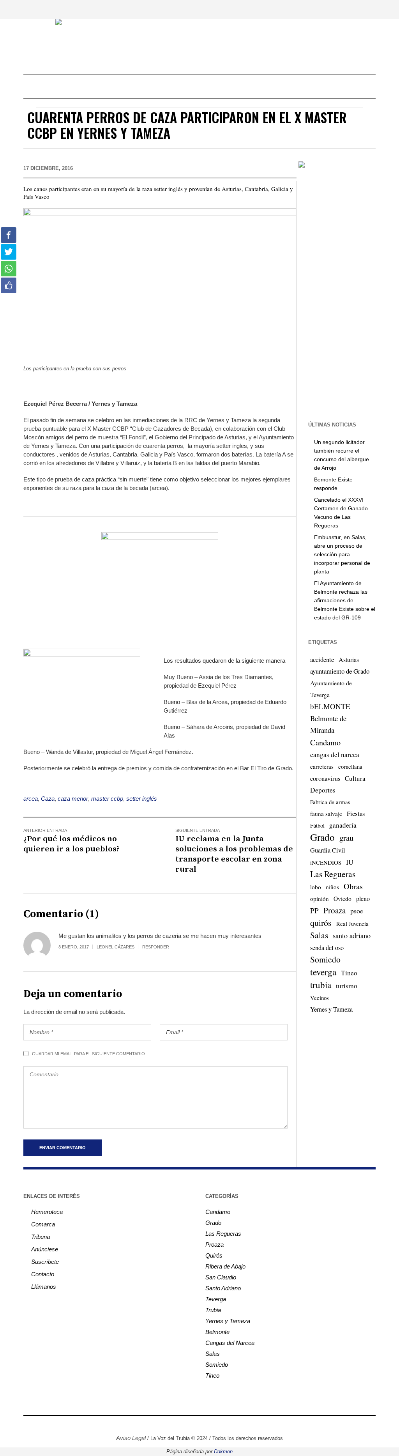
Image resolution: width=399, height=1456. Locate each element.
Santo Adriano (223, 1288)
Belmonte (217, 1332)
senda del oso (327, 947)
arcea (30, 798)
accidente (322, 659)
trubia (320, 985)
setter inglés (141, 798)
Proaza (334, 910)
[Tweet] (8, 252)
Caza (48, 798)
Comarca (43, 1224)
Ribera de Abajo (225, 1266)
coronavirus (325, 778)
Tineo (349, 972)
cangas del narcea (334, 754)
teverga (323, 972)
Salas (319, 935)
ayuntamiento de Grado (339, 671)
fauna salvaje (326, 813)
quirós (321, 922)
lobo (315, 887)
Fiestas (356, 813)
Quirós (213, 1255)
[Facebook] (169, 1425)
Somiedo (325, 959)
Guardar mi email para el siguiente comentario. (89, 1053)
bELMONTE (330, 706)
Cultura (355, 778)
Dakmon (223, 1451)
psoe (356, 910)
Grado (322, 837)
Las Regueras (332, 873)
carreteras (322, 766)
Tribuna (40, 1236)
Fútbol (317, 825)
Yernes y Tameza (331, 1009)
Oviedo (342, 898)
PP (314, 910)
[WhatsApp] (228, 1425)
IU (349, 862)
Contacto (42, 1274)
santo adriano (352, 935)
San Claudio (220, 1277)
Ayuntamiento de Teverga (331, 689)
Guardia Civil (327, 850)
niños (332, 887)
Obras (353, 886)
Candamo (325, 742)
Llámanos (43, 1286)
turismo (346, 985)
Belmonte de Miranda (328, 724)
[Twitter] (193, 1425)
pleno (363, 898)
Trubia (213, 1310)
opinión (319, 898)
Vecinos (319, 997)
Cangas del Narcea (229, 1342)
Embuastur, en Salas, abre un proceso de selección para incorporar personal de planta (342, 554)
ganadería (343, 825)
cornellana (350, 766)
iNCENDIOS (325, 862)
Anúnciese (44, 1249)
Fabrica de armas (330, 802)
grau (346, 837)
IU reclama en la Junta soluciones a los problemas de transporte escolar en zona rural (234, 854)
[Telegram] (216, 1425)
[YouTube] (204, 1425)
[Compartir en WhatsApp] (8, 268)
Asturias (349, 659)
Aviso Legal (131, 1438)
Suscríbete (45, 1261)
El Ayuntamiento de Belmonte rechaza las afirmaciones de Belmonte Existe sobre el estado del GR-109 (344, 600)
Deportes (322, 789)
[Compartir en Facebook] (8, 235)
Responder (155, 947)
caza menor (73, 798)
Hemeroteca (47, 1211)
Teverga (215, 1299)
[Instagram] (181, 1425)
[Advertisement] (347, 294)
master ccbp (107, 798)
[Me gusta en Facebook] (8, 285)
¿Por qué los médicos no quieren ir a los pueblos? (71, 844)
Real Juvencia (352, 923)
